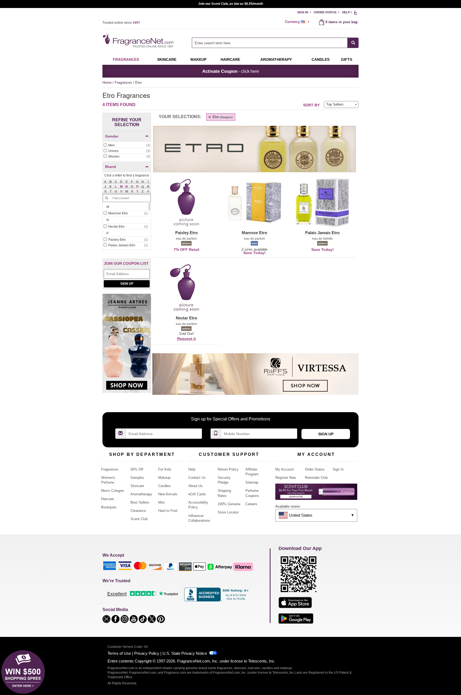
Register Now (285, 478)
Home (107, 83)
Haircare (230, 59)
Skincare (166, 59)
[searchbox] (270, 43)
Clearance (138, 511)
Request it (186, 338)
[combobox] (275, 43)
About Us (195, 486)
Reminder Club (316, 478)
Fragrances (126, 59)
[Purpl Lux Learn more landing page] (316, 494)
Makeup (198, 59)
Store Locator (228, 512)
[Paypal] (170, 566)
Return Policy (228, 469)
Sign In (302, 12)
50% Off (136, 469)
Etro (222, 117)
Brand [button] (110, 166)
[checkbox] (127, 145)
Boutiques (109, 507)
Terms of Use (119, 653)
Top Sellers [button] (335, 104)
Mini (161, 502)
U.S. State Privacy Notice (184, 653)
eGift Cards (197, 494)
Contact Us (197, 478)
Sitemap (251, 482)
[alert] (298, 22)
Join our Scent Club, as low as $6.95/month (230, 4)
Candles (164, 486)
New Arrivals (167, 494)
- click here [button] (230, 71)
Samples (137, 478)
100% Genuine (229, 504)
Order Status (325, 12)
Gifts (346, 59)
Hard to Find (167, 511)
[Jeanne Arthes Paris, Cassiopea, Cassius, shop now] (126, 346)
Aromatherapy (141, 494)
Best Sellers (139, 502)
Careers (251, 504)
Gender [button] (111, 136)
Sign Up (126, 284)
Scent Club (139, 519)
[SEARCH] (353, 43)
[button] (121, 186)
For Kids (164, 469)
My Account (284, 469)
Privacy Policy (146, 653)
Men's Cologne (112, 491)
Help (346, 12)
